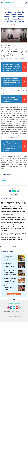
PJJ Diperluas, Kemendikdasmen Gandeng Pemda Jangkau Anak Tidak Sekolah (10, 265)
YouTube (18, 309)
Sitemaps (16, 314)
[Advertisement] (14, 388)
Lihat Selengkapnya (13, 294)
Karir (5, 313)
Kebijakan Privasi (15, 311)
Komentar (14, 194)
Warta (4, 181)
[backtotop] (14, 300)
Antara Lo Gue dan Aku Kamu (9, 256)
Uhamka (24, 52)
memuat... (6, 176)
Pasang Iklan (10, 313)
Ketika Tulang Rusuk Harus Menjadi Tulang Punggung (10, 280)
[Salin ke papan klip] (18, 191)
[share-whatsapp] (15, 191)
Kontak (11, 314)
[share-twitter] (13, 191)
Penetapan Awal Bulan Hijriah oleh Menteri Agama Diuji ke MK (11, 99)
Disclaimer (22, 311)
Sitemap (14, 246)
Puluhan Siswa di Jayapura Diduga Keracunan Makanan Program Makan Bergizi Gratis (10, 272)
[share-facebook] (10, 191)
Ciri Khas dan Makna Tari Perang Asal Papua (10, 287)
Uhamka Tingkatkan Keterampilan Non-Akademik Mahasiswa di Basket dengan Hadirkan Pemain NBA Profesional (12, 146)
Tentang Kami (6, 311)
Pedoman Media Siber (19, 313)
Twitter (15, 309)
